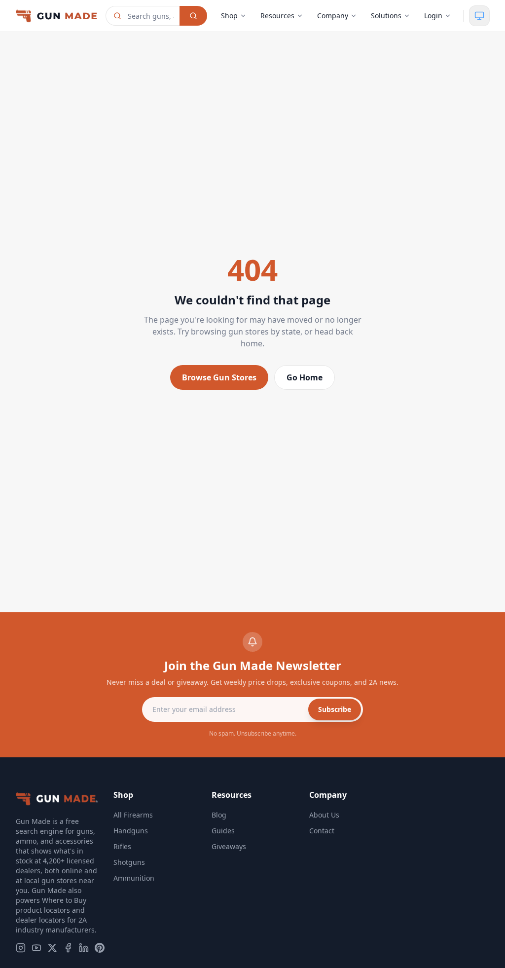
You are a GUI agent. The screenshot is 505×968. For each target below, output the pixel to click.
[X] (52, 948)
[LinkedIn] (84, 948)
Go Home (305, 377)
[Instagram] (21, 948)
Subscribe (334, 709)
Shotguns (129, 862)
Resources (277, 15)
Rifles (122, 846)
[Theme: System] (479, 16)
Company (332, 15)
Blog (219, 814)
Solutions (386, 15)
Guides (223, 830)
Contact (321, 830)
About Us (324, 814)
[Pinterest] (100, 948)
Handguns (130, 830)
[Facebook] (68, 948)
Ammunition (133, 878)
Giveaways (229, 846)
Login (433, 15)
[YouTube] (36, 948)
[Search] (193, 16)
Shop (229, 15)
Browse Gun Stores (219, 377)
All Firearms (133, 814)
